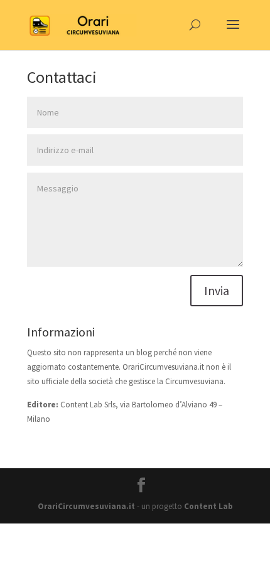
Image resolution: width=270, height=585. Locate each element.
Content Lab (208, 506)
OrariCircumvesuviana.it (86, 506)
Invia (216, 290)
